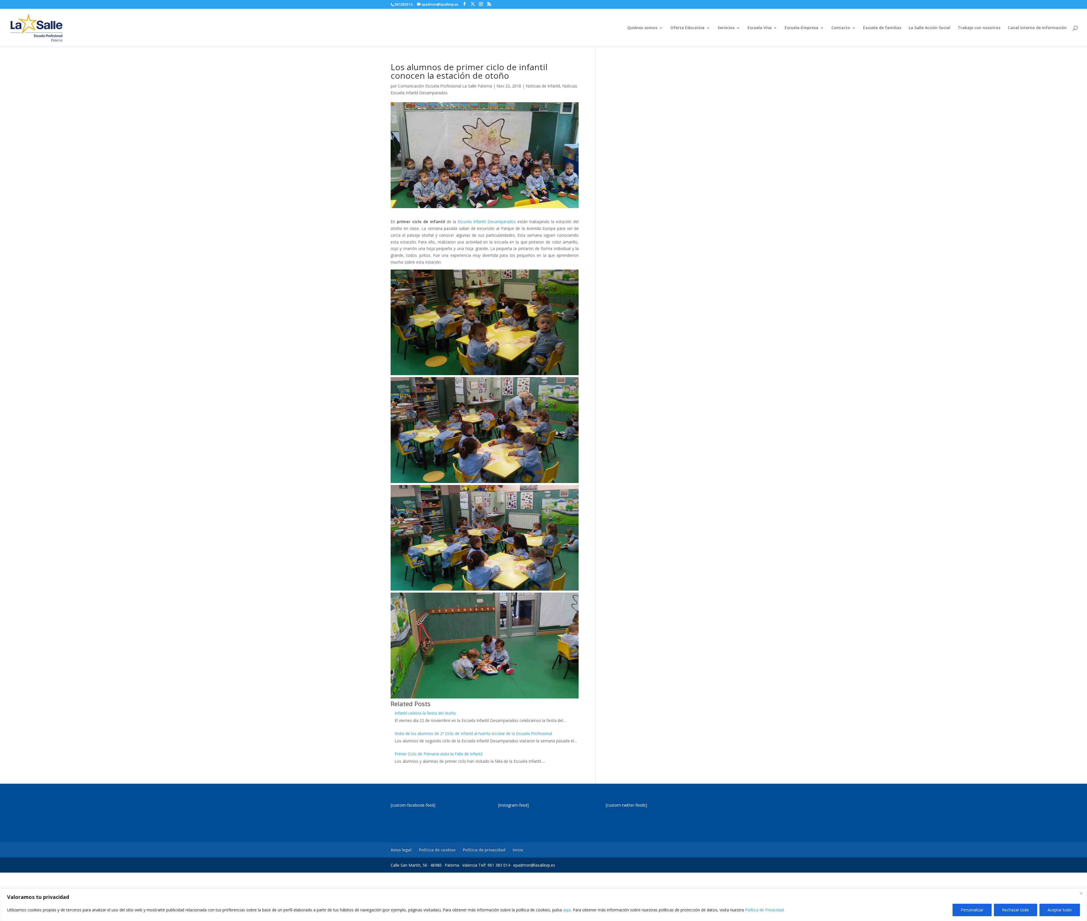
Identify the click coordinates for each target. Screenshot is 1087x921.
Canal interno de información (1037, 28)
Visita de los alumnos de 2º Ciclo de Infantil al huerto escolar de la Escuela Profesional (473, 733)
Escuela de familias (882, 28)
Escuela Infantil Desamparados (487, 221)
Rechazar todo (1015, 910)
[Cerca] (1081, 893)
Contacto (840, 28)
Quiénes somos (642, 28)
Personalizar (972, 910)
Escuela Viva (760, 28)
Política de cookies (437, 849)
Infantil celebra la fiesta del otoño (425, 713)
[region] (543, 904)
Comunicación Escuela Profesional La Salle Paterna (445, 86)
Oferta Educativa (687, 28)
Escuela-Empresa (801, 28)
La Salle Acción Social (929, 28)
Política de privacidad (484, 849)
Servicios (726, 28)
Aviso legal (401, 849)
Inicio (518, 849)
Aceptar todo (1060, 910)
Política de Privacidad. (765, 910)
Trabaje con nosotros (979, 28)
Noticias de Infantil (543, 86)
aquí (567, 910)
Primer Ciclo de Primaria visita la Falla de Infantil (438, 754)
